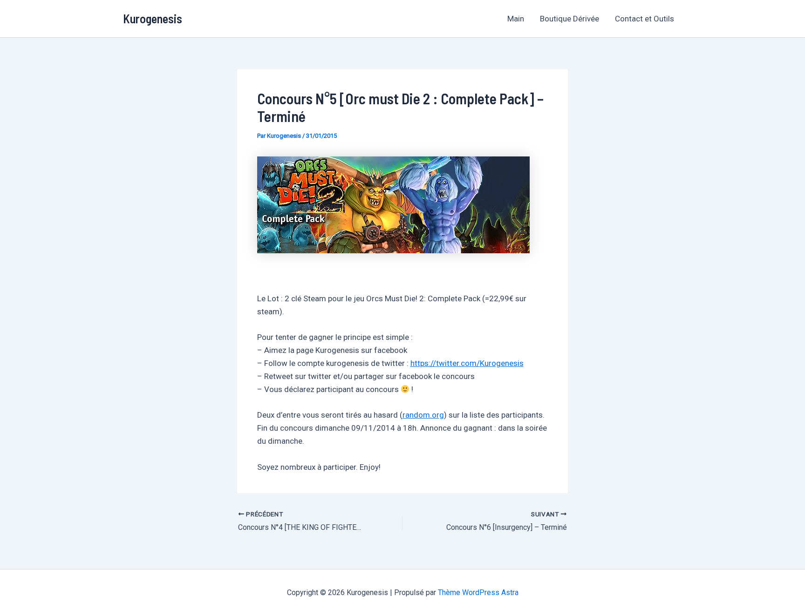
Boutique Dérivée (569, 18)
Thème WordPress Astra (478, 592)
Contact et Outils (644, 18)
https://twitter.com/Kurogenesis (467, 363)
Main (515, 18)
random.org (423, 415)
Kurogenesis (152, 18)
